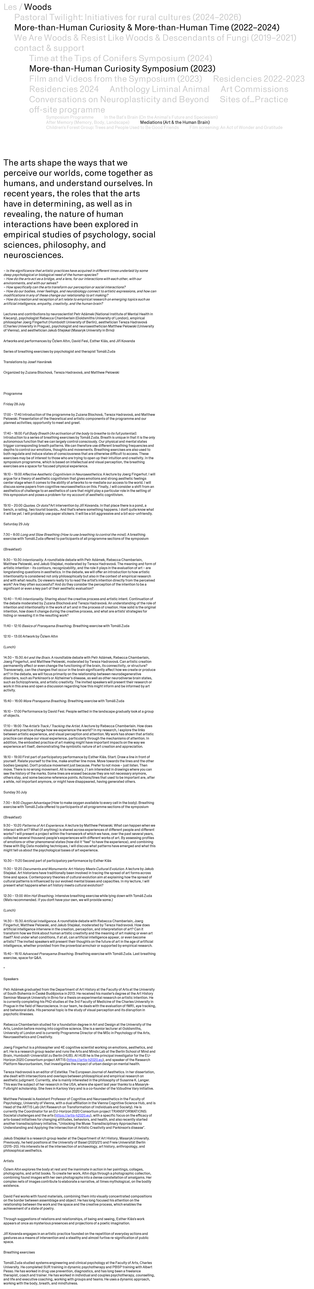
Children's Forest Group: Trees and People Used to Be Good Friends (112, 127)
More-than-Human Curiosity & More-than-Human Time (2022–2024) (147, 27)
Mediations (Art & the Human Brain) (175, 122)
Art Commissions (255, 89)
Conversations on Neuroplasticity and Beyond (119, 99)
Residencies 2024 (64, 89)
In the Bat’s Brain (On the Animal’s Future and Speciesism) (161, 117)
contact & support (49, 48)
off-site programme (67, 109)
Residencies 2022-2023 (259, 79)
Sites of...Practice (254, 99)
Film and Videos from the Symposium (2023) (115, 79)
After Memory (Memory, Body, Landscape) (87, 122)
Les (10, 7)
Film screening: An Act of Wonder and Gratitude (236, 127)
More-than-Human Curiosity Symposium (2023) (122, 68)
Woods (38, 7)
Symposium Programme (70, 117)
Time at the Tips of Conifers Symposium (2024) (120, 58)
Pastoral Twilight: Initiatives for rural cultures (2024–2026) (127, 17)
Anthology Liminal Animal (160, 89)
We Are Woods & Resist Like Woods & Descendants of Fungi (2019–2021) (155, 38)
